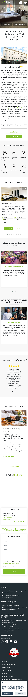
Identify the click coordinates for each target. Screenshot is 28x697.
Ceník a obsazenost (19, 24)
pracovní (10, 108)
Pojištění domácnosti (7, 673)
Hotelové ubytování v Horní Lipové (13, 629)
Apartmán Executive (9, 203)
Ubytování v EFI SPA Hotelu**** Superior (14, 620)
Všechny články (14, 466)
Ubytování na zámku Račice (11, 625)
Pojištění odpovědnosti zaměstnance (11, 679)
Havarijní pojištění (6, 670)
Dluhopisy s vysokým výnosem (11, 595)
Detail (19, 228)
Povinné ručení (5, 667)
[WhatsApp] (2, 642)
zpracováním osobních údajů (11, 564)
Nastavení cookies (8, 597)
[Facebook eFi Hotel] (7, 642)
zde (21, 689)
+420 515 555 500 (7, 517)
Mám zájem (9, 228)
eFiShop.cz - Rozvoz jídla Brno (11, 605)
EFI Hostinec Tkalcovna (14, 266)
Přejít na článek (9, 456)
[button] (8, 234)
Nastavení (20, 693)
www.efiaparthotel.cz (8, 631)
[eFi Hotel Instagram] (11, 642)
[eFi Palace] (8, 2)
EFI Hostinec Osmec (14, 323)
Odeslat (14, 571)
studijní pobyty (19, 108)
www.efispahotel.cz (7, 622)
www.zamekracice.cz (7, 626)
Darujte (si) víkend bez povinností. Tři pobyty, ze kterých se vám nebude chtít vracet (13, 437)
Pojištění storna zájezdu (8, 664)
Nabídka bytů (6, 24)
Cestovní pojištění (6, 661)
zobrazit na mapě (18, 521)
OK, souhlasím (7, 693)
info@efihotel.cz (7, 519)
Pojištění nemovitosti (7, 676)
